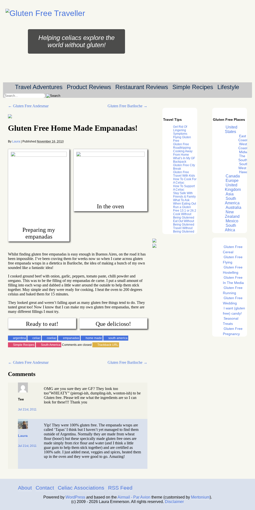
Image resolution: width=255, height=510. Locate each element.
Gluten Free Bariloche (127, 106)
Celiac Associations (81, 488)
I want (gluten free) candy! (234, 310)
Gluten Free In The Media (233, 280)
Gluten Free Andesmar (28, 106)
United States (231, 129)
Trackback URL (107, 345)
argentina (19, 338)
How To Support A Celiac (184, 187)
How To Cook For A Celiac (184, 180)
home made (94, 338)
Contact (45, 488)
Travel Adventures (39, 87)
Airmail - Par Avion (134, 497)
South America (51, 345)
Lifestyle (228, 87)
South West (243, 166)
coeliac (52, 338)
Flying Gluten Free (182, 138)
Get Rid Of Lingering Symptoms (180, 130)
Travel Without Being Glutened (183, 229)
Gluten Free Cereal (233, 249)
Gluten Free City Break (184, 166)
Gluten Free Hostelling (233, 269)
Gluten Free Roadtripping (182, 145)
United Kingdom (233, 187)
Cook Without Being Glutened (183, 215)
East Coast (243, 138)
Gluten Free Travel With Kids (184, 173)
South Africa (230, 227)
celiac (36, 338)
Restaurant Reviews (141, 87)
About (25, 488)
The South (243, 158)
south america (118, 338)
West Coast (243, 146)
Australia (233, 207)
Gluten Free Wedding (233, 300)
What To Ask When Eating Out (184, 201)
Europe (232, 180)
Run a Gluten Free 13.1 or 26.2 (184, 208)
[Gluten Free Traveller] (45, 13)
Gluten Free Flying (233, 259)
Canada (233, 176)
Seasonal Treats (230, 321)
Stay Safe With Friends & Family (184, 194)
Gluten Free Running (233, 290)
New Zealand (232, 214)
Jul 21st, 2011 (27, 409)
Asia (230, 194)
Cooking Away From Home (182, 152)
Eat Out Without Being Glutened (183, 222)
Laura (16, 141)
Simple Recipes (192, 87)
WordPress (75, 497)
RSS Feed (120, 488)
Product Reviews (89, 87)
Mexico (232, 221)
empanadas (71, 338)
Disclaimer (174, 502)
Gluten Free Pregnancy (233, 331)
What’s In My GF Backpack (184, 159)
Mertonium (200, 497)
